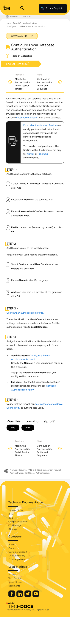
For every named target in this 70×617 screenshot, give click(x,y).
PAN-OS (17, 23)
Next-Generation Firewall (49, 470)
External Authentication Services (40, 125)
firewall (31, 153)
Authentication (30, 23)
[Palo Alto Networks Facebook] (11, 596)
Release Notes (15, 510)
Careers (12, 548)
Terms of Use (15, 582)
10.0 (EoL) (29, 473)
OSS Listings (14, 525)
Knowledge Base (16, 559)
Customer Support (17, 552)
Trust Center (14, 578)
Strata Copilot (54, 8)
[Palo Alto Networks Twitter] (28, 596)
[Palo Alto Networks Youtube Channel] (35, 596)
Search (11, 514)
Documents (14, 585)
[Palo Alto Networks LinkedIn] (20, 596)
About (11, 544)
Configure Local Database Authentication (26, 26)
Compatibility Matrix (18, 521)
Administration (16, 473)
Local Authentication (27, 117)
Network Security (18, 470)
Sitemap (12, 529)
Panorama (43, 153)
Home (8, 23)
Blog (10, 518)
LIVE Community (16, 555)
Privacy (11, 574)
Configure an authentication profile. (25, 312)
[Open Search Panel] (22, 8)
